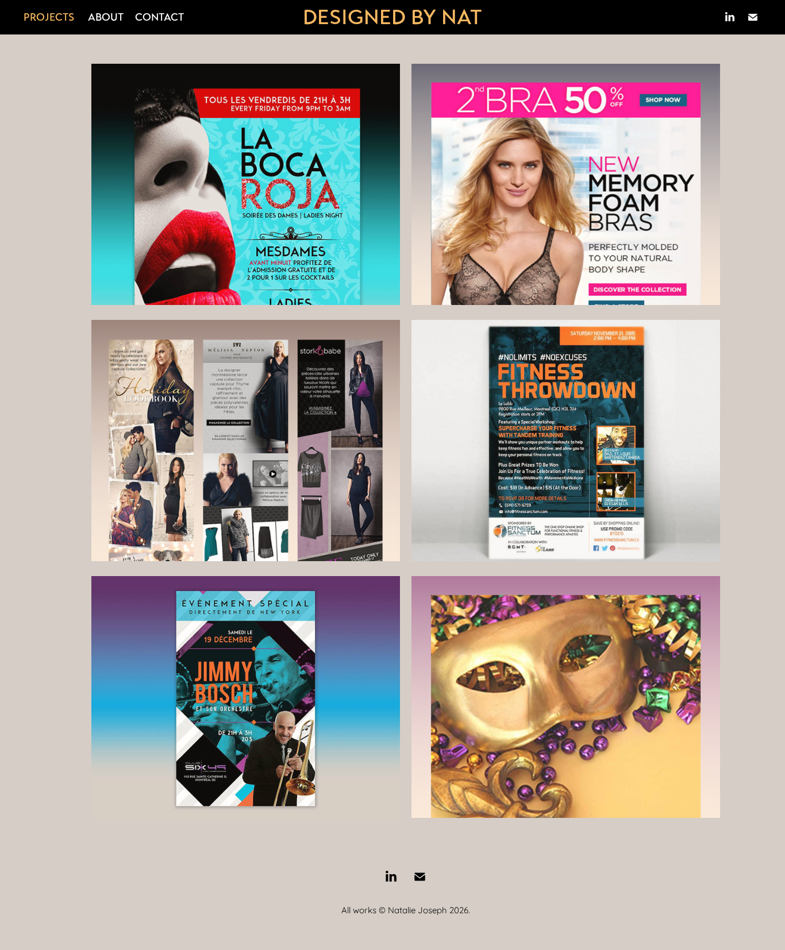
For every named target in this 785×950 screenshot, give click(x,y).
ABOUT (106, 17)
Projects (49, 17)
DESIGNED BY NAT (392, 17)
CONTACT (159, 17)
